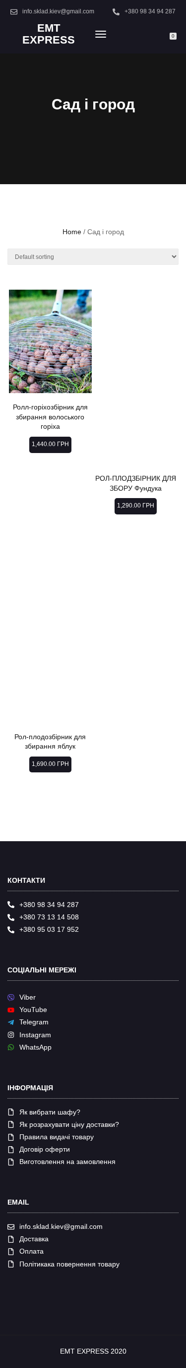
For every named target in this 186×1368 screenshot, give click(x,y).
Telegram (34, 1022)
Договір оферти (44, 1149)
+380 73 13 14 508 (49, 917)
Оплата (31, 1251)
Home (71, 232)
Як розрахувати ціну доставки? (69, 1124)
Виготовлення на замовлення (67, 1161)
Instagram (35, 1035)
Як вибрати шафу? (49, 1112)
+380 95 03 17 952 (49, 929)
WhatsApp (35, 1047)
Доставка (34, 1239)
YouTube (33, 1009)
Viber (27, 997)
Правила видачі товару (56, 1137)
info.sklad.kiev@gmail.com (58, 11)
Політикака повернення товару (69, 1264)
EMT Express (48, 34)
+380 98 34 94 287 (150, 11)
